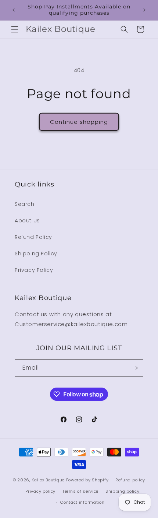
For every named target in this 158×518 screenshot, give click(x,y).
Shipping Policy (36, 253)
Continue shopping (79, 122)
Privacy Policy (34, 270)
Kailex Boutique (49, 480)
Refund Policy (33, 237)
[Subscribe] (135, 368)
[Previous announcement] (14, 10)
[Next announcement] (144, 10)
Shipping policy (122, 491)
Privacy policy (40, 491)
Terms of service (80, 491)
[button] (15, 29)
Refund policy (130, 480)
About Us (27, 220)
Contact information (82, 502)
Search (25, 204)
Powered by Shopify (87, 480)
